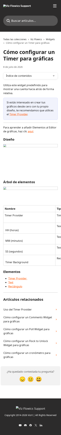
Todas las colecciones (15, 39)
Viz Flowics (36, 39)
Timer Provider (18, 114)
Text (10, 282)
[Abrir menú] (55, 6)
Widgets (50, 39)
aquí (30, 131)
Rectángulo (15, 286)
